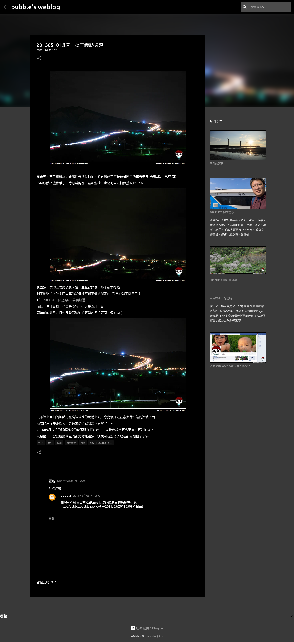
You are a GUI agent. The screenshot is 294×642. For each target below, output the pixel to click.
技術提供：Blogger (149, 628)
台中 (40, 443)
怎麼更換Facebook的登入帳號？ (230, 366)
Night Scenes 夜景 (101, 443)
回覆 (51, 518)
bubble (66, 495)
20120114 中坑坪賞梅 (223, 280)
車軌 (59, 443)
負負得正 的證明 (221, 298)
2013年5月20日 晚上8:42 (71, 481)
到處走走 (71, 443)
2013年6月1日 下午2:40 (86, 495)
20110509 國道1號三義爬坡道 (64, 300)
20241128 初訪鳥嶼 (222, 212)
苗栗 (83, 443)
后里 (50, 443)
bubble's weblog (35, 6)
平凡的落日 (217, 163)
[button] (39, 58)
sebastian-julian (154, 636)
